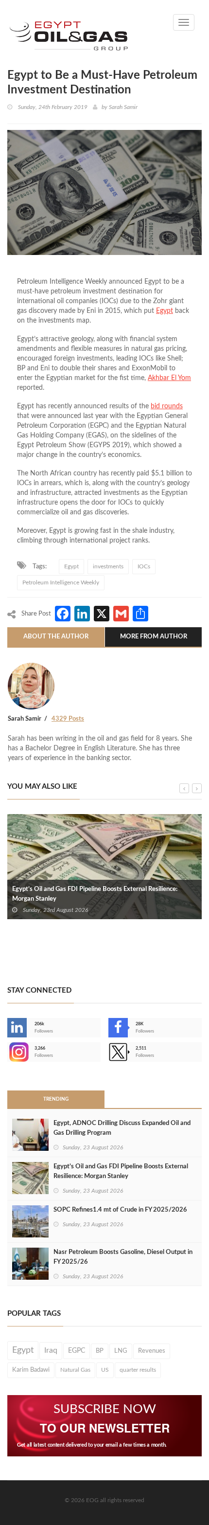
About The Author (55, 637)
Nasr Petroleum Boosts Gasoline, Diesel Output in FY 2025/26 (122, 1257)
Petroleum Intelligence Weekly (60, 582)
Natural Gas (75, 1370)
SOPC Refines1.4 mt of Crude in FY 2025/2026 (120, 1210)
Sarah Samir (123, 107)
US (105, 1370)
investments (108, 566)
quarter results (138, 1370)
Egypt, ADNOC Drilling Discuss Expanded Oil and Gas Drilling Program (122, 1128)
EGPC (76, 1350)
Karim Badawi (31, 1370)
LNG (120, 1351)
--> (8, 1052)
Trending (56, 1099)
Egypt (71, 566)
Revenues (151, 1351)
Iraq (50, 1350)
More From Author (153, 637)
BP (100, 1351)
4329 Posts (68, 719)
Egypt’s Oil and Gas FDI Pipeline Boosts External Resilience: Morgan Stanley (94, 894)
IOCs (144, 566)
